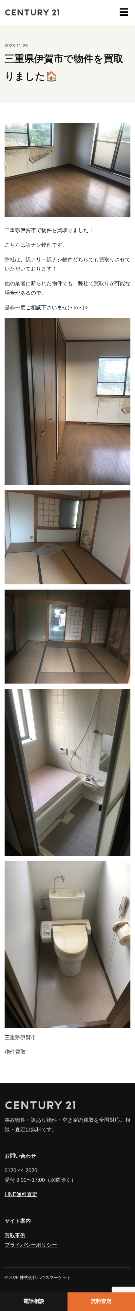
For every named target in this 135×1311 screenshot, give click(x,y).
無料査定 (101, 1301)
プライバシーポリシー (31, 1245)
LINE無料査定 (21, 1194)
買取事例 (15, 1236)
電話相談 (33, 1301)
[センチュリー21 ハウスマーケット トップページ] (32, 12)
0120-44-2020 (21, 1171)
